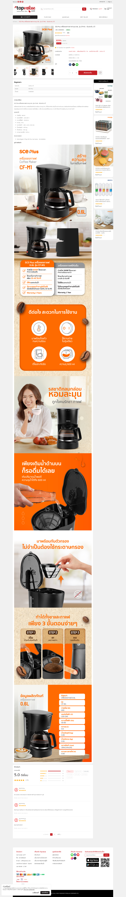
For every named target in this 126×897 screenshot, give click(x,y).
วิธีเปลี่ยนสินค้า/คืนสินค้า (59, 861)
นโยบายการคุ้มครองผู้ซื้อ (40, 861)
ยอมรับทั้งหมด (45, 892)
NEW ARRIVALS (103, 17)
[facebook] (70, 65)
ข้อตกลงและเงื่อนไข (39, 864)
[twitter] (73, 65)
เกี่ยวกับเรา (37, 855)
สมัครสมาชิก (102, 2)
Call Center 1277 (21, 855)
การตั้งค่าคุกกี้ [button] (36, 892)
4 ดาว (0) (69, 774)
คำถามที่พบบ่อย (57, 858)
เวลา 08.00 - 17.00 (21, 866)
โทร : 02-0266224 (21, 858)
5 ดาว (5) (86, 771)
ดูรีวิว (68, 32)
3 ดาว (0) (77, 774)
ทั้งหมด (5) (70, 771)
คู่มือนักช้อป (56, 855)
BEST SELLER (84, 17)
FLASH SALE (47, 17)
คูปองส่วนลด (65, 17)
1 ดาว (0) (69, 777)
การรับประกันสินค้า (57, 864)
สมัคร (106, 855)
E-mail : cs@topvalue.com (23, 861)
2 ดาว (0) (84, 774)
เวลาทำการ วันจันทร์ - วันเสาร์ (24, 864)
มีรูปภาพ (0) (78, 771)
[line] (77, 65)
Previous (15, 72)
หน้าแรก (15, 22)
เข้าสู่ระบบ (110, 2)
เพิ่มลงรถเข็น (88, 73)
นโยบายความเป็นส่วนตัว (40, 858)
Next (53, 72)
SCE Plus (68, 35)
